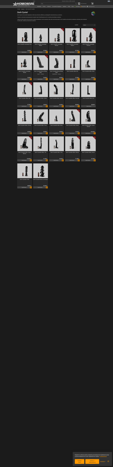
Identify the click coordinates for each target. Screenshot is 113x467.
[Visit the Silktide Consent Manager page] (108, 461)
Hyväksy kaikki (80, 461)
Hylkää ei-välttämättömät (92, 461)
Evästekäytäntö (103, 456)
